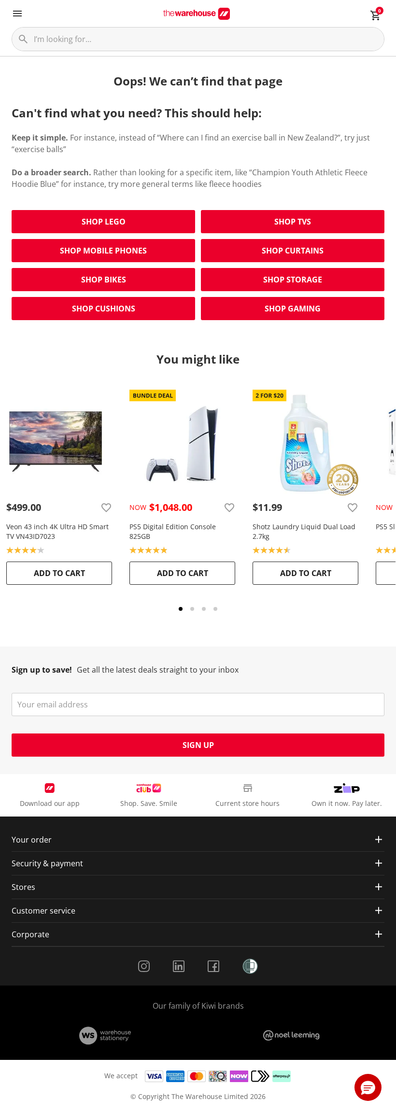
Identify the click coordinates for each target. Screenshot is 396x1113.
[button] (368, 1087)
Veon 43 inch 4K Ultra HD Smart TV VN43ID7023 (57, 531)
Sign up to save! (42, 669)
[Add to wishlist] (106, 507)
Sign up (198, 745)
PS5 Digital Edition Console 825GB (172, 531)
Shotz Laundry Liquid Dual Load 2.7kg (304, 531)
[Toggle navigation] (17, 13)
